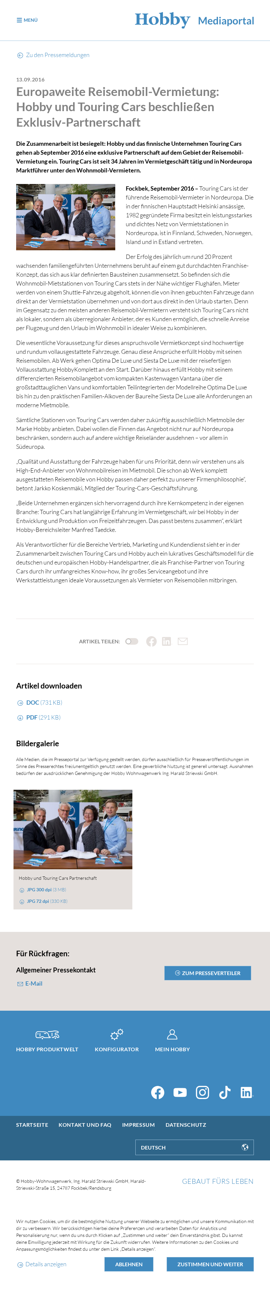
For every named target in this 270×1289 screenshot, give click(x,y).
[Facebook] (157, 1092)
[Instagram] (202, 1092)
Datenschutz (186, 1124)
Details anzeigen (46, 1264)
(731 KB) (44, 702)
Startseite (32, 1124)
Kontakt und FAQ (85, 1124)
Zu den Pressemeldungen (57, 54)
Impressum (138, 1124)
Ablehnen (129, 1264)
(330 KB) (47, 901)
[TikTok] (224, 1092)
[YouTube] (180, 1092)
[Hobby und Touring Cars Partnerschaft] (73, 830)
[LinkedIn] (247, 1092)
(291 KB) (43, 717)
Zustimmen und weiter (210, 1264)
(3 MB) (46, 889)
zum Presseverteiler (211, 973)
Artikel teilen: (99, 641)
